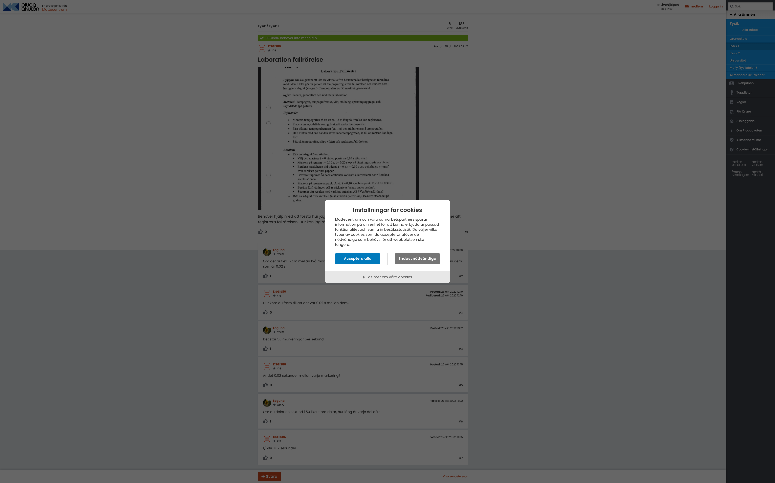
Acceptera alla (358, 258)
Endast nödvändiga (417, 258)
